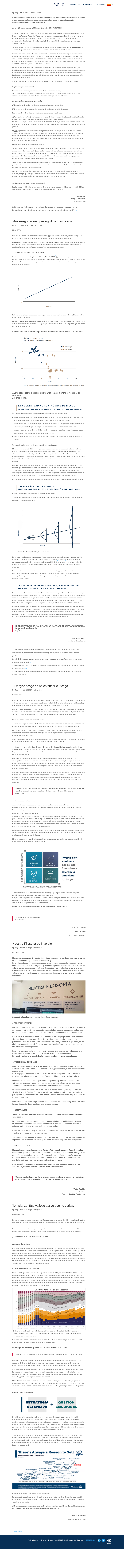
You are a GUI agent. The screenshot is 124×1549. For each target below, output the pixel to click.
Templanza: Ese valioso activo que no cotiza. (43, 1205)
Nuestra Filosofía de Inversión (33, 943)
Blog (16, 13)
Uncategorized (35, 13)
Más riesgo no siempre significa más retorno (42, 221)
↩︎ (77, 210)
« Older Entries (17, 1531)
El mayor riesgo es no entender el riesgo (40, 686)
